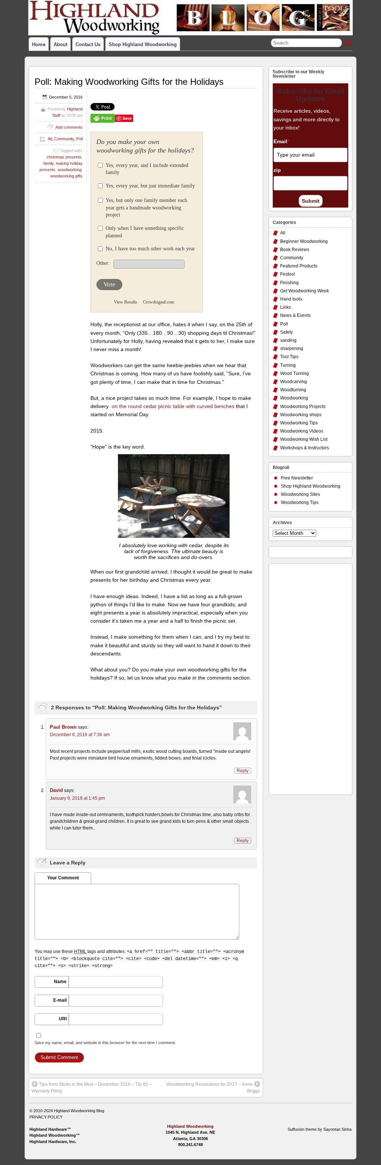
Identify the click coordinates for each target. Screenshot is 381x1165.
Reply (243, 770)
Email (281, 141)
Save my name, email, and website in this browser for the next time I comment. (105, 1042)
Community (64, 139)
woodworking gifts (66, 176)
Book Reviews (294, 249)
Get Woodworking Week (304, 290)
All (50, 139)
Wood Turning (294, 373)
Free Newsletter (297, 478)
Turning (288, 365)
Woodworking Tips (299, 423)
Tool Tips (289, 356)
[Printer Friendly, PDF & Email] (102, 118)
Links (285, 307)
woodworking (69, 169)
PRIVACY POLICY (46, 1117)
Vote (109, 284)
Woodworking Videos (301, 431)
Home (38, 44)
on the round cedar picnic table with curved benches (172, 406)
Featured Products (298, 266)
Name (60, 981)
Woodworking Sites (300, 494)
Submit (311, 201)
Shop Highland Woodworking (143, 44)
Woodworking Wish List (303, 439)
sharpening (291, 348)
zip (277, 170)
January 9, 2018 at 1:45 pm (77, 798)
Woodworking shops (300, 414)
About (60, 44)
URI (63, 1018)
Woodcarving (293, 381)
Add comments (69, 127)
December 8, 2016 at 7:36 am (80, 734)
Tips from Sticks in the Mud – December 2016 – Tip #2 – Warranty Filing (92, 1088)
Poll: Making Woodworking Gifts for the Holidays (129, 82)
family (49, 163)
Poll (79, 139)
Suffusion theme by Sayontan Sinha (320, 1129)
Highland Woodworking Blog (79, 1110)
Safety (286, 332)
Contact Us (88, 44)
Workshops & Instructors (304, 447)
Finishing (289, 282)
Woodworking (294, 398)
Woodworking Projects (303, 406)
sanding (288, 340)
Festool (287, 274)
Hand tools (291, 299)
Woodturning (293, 389)
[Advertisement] (302, 677)
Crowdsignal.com (158, 302)
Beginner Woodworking (304, 241)
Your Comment (63, 877)
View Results (125, 302)
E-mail (60, 1000)
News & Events (295, 315)
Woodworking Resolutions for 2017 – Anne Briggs (213, 1088)
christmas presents (64, 157)
